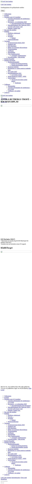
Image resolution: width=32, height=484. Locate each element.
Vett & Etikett (11, 78)
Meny (2, 10)
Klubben (6, 31)
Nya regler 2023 (12, 71)
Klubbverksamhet (9, 59)
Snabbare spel (12, 44)
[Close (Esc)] (1, 481)
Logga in (6, 92)
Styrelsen (10, 36)
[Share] (3, 481)
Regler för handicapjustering (19, 63)
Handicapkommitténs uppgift (19, 65)
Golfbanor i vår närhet (14, 91)
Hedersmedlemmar (13, 39)
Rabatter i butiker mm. (14, 28)
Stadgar (13, 38)
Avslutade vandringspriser (18, 55)
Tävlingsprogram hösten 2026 (16, 42)
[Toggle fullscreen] (5, 481)
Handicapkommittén (13, 62)
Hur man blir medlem (10, 30)
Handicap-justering (13, 67)
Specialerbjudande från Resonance (21, 23)
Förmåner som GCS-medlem (12, 17)
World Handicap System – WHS (17, 76)
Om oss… (11, 34)
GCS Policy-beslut (16, 75)
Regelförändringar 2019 (14, 73)
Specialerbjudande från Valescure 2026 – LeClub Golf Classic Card (19, 25)
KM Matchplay (12, 46)
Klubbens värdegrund (14, 33)
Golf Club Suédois (6, 4)
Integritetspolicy (16, 477)
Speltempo (18, 83)
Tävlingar (7, 41)
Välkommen (7, 14)
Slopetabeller (11, 52)
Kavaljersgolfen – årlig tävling (16, 57)
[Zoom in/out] (6, 481)
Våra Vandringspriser (14, 54)
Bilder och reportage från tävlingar (17, 47)
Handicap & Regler (9, 60)
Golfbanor (11, 51)
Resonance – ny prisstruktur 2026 (17, 22)
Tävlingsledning (12, 49)
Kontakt (6, 15)
